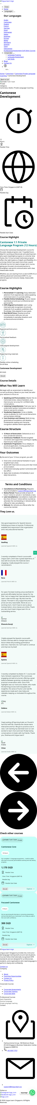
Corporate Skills (9, 994)
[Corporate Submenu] (14, 53)
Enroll (3, 376)
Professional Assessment (13, 51)
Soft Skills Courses (28, 51)
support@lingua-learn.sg (27, 491)
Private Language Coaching (8, 1003)
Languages (8, 11)
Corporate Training (10, 991)
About (6, 974)
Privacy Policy (8, 980)
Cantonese (9, 74)
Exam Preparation (5, 999)
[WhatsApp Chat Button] (32, 1092)
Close (6, 7)
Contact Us (8, 63)
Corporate (8, 53)
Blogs (6, 61)
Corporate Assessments (12, 989)
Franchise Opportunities (12, 976)
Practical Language (6, 1001)
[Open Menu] (1, 3)
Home (6, 9)
